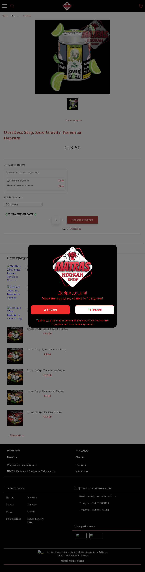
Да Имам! (50, 309)
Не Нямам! (95, 309)
